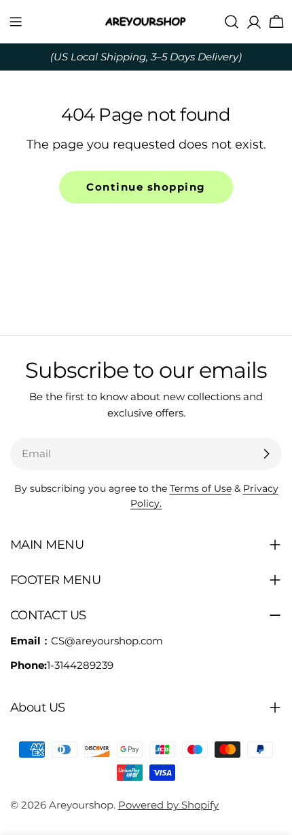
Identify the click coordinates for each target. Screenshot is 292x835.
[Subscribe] (266, 454)
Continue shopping (146, 186)
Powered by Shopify (168, 804)
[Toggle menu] (15, 21)
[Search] (231, 21)
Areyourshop (81, 804)
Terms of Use (201, 488)
